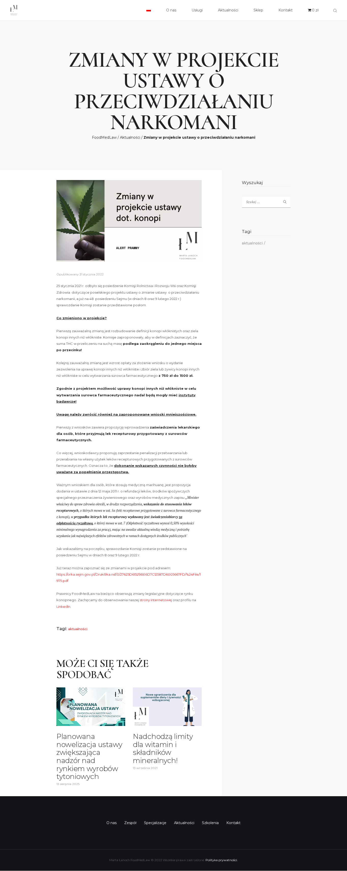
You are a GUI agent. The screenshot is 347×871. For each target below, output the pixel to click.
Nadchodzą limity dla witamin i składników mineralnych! (163, 749)
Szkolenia (210, 823)
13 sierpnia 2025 (68, 784)
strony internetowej (156, 600)
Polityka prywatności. (222, 860)
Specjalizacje (155, 823)
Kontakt (233, 823)
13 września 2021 (145, 768)
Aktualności (130, 137)
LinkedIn (63, 607)
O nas (111, 823)
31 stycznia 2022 (92, 274)
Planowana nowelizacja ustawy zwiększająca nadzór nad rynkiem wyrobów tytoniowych (89, 756)
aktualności (77, 629)
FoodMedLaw (104, 137)
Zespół (130, 823)
